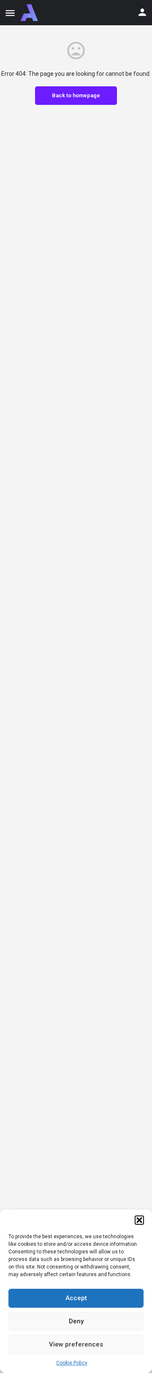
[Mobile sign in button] (142, 12)
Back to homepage (76, 95)
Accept (76, 1298)
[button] (139, 1220)
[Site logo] (30, 12)
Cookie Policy (71, 1363)
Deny (76, 1321)
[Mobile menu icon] (10, 13)
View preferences (76, 1344)
